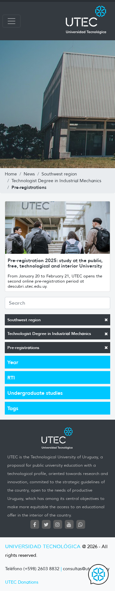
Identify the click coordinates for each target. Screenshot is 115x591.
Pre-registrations (23, 347)
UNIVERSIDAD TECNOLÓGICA (42, 547)
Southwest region (24, 320)
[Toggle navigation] (11, 21)
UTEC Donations (21, 582)
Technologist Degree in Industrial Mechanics (49, 333)
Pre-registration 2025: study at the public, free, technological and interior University (55, 263)
